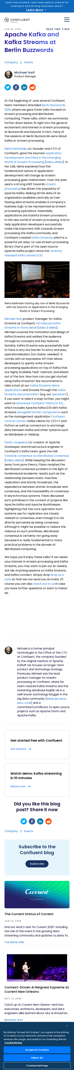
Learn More (34, 10)
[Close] (67, 1026)
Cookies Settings (37, 1065)
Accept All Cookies (36, 1050)
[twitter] (7, 87)
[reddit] (32, 87)
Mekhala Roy (13, 1020)
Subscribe (37, 863)
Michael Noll (24, 72)
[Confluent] (17, 20)
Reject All (37, 1057)
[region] (37, 1046)
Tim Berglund (14, 942)
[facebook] (16, 87)
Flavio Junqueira (15, 442)
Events (28, 62)
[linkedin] (24, 87)
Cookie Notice (13, 1042)
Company (11, 62)
